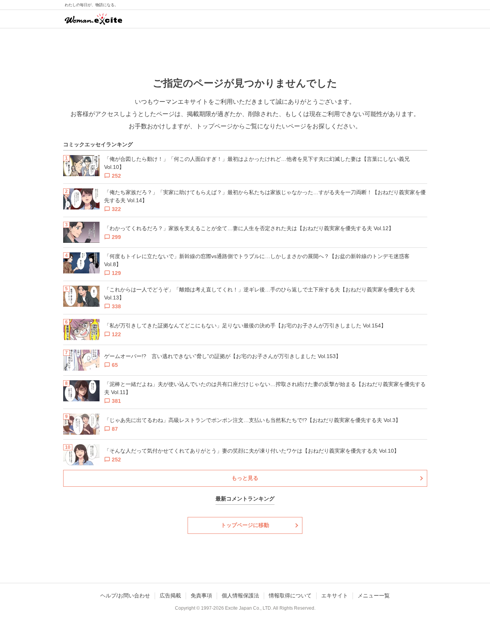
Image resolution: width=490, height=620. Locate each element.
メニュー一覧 (374, 595)
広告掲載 (170, 595)
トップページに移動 (245, 525)
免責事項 (201, 595)
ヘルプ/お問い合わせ (125, 595)
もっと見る (245, 478)
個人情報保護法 (240, 595)
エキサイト (334, 595)
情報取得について (290, 595)
